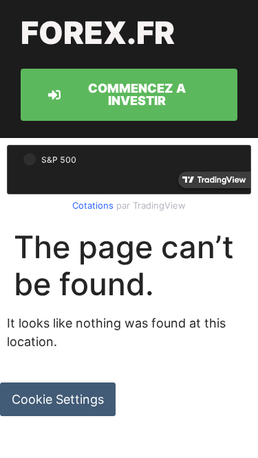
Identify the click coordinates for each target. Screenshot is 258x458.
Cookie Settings (58, 399)
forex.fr (98, 32)
